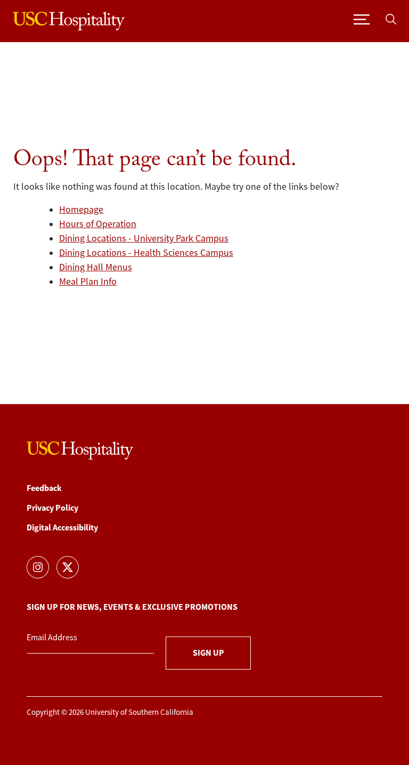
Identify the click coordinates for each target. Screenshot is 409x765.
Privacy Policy (52, 507)
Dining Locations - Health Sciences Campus (146, 253)
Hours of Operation (97, 224)
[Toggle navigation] (362, 18)
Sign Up (208, 652)
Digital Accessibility (62, 527)
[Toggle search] (391, 18)
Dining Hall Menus (95, 267)
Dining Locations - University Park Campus (143, 238)
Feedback (44, 488)
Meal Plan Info (88, 281)
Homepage (81, 209)
